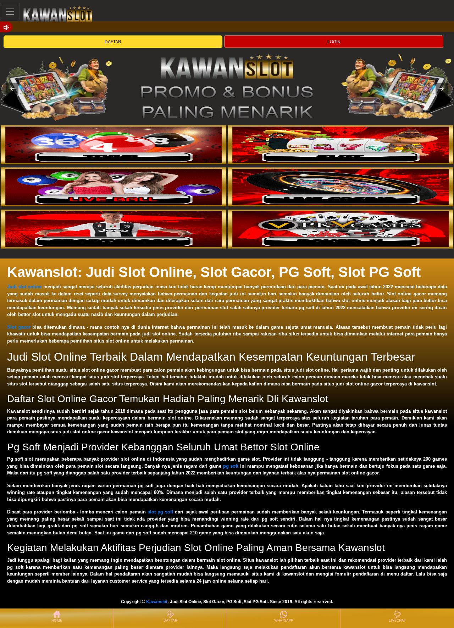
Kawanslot (156, 601)
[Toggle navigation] (10, 11)
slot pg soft (160, 512)
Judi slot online (24, 286)
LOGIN (333, 41)
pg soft (231, 466)
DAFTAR (113, 41)
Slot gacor (19, 327)
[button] (12, 89)
